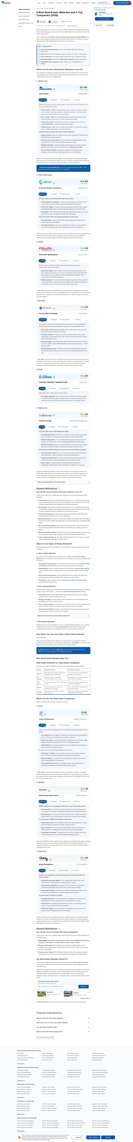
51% (65, 30)
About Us (59, 3)
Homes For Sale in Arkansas (99, 1087)
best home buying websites (72, 591)
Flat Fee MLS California (48, 1055)
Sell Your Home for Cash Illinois (25, 1127)
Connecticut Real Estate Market (100, 1072)
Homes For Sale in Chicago (74, 1104)
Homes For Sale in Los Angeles (75, 1108)
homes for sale (54, 41)
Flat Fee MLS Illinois (97, 1060)
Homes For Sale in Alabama (24, 1087)
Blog (65, 3)
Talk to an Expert (105, 18)
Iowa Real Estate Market (23, 1076)
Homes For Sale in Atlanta (23, 1106)
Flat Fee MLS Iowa (46, 1060)
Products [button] (51, 3)
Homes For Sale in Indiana (48, 1093)
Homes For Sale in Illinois (23, 1093)
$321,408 (75, 642)
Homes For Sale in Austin (23, 1110)
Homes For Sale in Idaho (98, 1091)
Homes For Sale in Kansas (98, 1093)
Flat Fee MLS (20, 1053)
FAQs (19, 26)
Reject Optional (93, 1137)
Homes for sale (84, 998)
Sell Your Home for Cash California (25, 1123)
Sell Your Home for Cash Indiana (50, 1127)
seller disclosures (48, 124)
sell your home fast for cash (71, 580)
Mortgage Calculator (76, 147)
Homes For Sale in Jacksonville (100, 1106)
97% (37, 30)
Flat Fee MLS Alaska (47, 1053)
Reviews (71, 3)
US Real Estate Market (22, 1070)
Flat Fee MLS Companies (80, 962)
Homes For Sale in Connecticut (74, 1089)
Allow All (108, 1137)
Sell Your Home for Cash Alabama (25, 1120)
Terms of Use (38, 1139)
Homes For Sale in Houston (49, 1104)
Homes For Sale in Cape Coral (74, 1106)
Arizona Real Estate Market (24, 1072)
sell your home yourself (82, 568)
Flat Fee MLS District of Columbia (25, 1057)
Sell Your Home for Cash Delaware (100, 1123)
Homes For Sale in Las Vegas (49, 1108)
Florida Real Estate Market (48, 1074)
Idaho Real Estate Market (48, 1076)
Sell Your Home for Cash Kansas (100, 1127)
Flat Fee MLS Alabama (72, 1053)
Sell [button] (44, 3)
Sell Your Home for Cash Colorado (50, 1123)
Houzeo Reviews (43, 1002)
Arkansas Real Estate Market (99, 1070)
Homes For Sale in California (24, 1089)
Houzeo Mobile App (53, 167)
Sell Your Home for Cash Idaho (99, 1125)
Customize (78, 1137)
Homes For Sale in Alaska (48, 1087)
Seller (42, 8)
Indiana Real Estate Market (99, 1076)
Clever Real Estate (46, 56)
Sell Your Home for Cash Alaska (50, 1120)
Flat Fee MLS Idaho (72, 1060)
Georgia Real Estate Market (74, 1074)
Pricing (78, 3)
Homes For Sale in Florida (23, 1091)
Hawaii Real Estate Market (98, 1074)
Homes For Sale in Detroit (23, 1108)
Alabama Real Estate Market (74, 1070)
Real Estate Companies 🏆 (25, 23)
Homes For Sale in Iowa (73, 1093)
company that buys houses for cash (73, 442)
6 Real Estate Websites (24, 12)
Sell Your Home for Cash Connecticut (76, 1123)
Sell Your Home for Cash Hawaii (75, 1125)
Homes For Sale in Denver (73, 1110)
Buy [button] (38, 3)
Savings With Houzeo (23, 19)
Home (37, 8)
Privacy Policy (46, 1139)
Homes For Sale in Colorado (49, 1089)
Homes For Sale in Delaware (99, 1089)
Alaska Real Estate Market (48, 1070)
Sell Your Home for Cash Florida (25, 1125)
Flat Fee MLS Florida (72, 1057)
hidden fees (59, 649)
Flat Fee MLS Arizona (22, 1055)
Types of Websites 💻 (23, 16)
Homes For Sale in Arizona (73, 1087)
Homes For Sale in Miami (48, 1106)
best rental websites (61, 627)
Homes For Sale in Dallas (98, 1110)
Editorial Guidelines (61, 25)
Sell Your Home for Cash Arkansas (100, 1120)
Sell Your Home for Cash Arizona (75, 1120)
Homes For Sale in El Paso (48, 1110)
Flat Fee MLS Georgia (97, 1057)
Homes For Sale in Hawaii (73, 1091)
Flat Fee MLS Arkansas (98, 1053)
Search (83, 986)
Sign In (93, 3)
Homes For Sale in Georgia (49, 1091)
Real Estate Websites (50, 8)
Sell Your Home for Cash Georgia (50, 1125)
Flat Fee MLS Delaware (48, 1057)
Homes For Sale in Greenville (99, 1104)
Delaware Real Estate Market (24, 1074)
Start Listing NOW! (122, 3)
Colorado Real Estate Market (74, 1072)
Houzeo (43, 54)
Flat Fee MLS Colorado (73, 1055)
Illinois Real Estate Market (73, 1076)
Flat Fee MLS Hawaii (22, 1060)
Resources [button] (85, 3)
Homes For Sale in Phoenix (24, 1104)
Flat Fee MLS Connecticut (98, 1055)
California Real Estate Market (49, 1072)
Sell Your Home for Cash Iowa (74, 1127)
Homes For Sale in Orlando (99, 1108)
